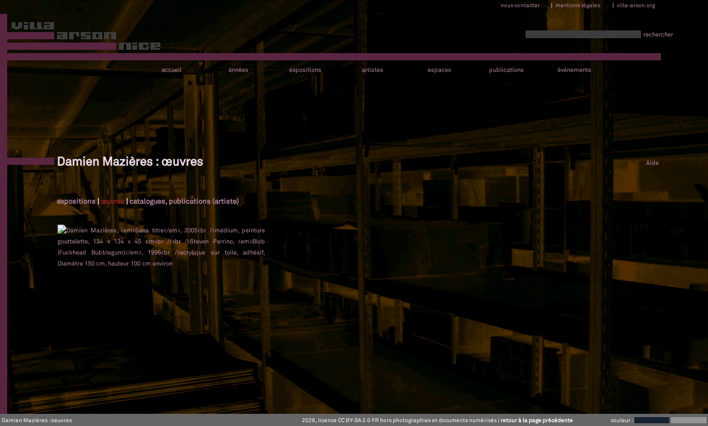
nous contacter (520, 5)
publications (506, 70)
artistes (372, 70)
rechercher (658, 34)
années (238, 70)
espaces (439, 70)
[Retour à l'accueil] (81, 38)
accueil (171, 70)
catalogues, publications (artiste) (184, 200)
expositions (305, 70)
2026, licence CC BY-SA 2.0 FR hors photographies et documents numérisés (399, 420)
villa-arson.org (636, 5)
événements (574, 70)
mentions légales (577, 5)
